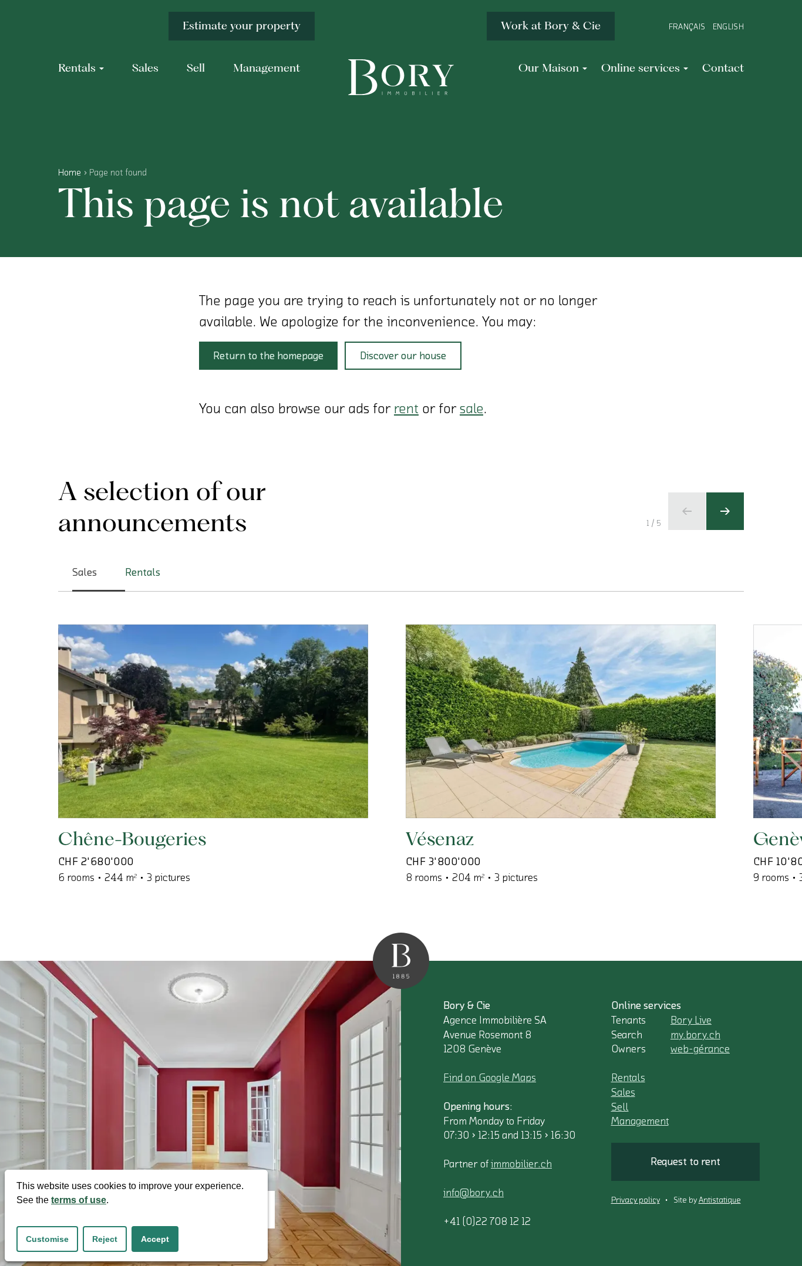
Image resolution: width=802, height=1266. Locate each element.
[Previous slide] (687, 511)
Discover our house (403, 355)
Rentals (628, 1077)
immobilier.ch (521, 1164)
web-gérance (700, 1049)
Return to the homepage (268, 355)
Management (640, 1121)
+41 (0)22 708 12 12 (487, 1221)
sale (471, 408)
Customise (47, 1239)
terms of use (78, 1200)
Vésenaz (440, 838)
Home (69, 172)
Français (687, 27)
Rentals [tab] (142, 572)
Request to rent (685, 1161)
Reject (104, 1239)
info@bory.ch (473, 1192)
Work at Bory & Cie (551, 25)
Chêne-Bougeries (132, 838)
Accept (155, 1239)
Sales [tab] (84, 572)
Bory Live (691, 1020)
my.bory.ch (695, 1034)
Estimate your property (242, 25)
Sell (620, 1107)
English (728, 27)
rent (406, 408)
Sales (623, 1092)
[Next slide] (725, 511)
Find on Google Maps (489, 1077)
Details (114, 780)
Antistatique (720, 1200)
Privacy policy (635, 1200)
